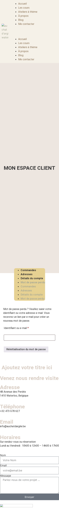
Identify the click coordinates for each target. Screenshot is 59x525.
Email (3, 465)
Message (5, 475)
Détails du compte (32, 278)
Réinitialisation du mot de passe (26, 349)
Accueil (22, 3)
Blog (20, 19)
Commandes (28, 270)
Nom (3, 455)
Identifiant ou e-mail (22, 328)
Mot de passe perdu (33, 282)
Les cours (24, 7)
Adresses (26, 274)
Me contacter (26, 24)
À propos (23, 15)
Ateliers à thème (27, 11)
